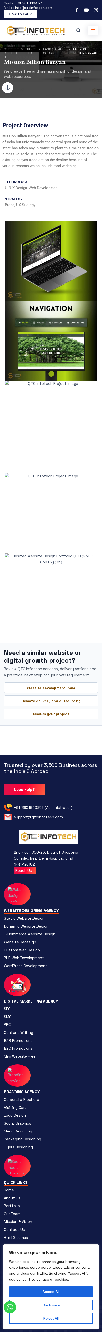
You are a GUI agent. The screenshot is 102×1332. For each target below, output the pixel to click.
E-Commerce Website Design (29, 934)
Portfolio (12, 1205)
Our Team (12, 1213)
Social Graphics (17, 1123)
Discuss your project (51, 714)
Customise (51, 1305)
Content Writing (18, 1032)
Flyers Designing (18, 1147)
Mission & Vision (18, 1221)
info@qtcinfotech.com (33, 8)
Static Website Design (24, 918)
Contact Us (14, 1229)
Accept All (51, 1291)
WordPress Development (25, 965)
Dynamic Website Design (26, 926)
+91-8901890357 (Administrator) (43, 807)
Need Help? (24, 789)
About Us (12, 1198)
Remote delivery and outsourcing (51, 701)
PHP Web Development (24, 957)
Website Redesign (20, 942)
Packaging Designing (22, 1139)
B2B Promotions (18, 1040)
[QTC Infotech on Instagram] (96, 10)
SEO (7, 1008)
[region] (51, 1286)
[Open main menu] (93, 30)
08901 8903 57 (30, 3)
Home (9, 1190)
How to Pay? (20, 14)
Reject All (51, 1318)
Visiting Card (15, 1107)
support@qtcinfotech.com (38, 817)
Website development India (51, 688)
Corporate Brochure (21, 1099)
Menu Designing (18, 1131)
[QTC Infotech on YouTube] (86, 10)
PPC (7, 1024)
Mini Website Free (20, 1056)
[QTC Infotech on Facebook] (77, 10)
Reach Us (24, 870)
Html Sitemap (16, 1237)
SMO (8, 1016)
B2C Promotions (18, 1048)
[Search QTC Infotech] (78, 30)
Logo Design (15, 1115)
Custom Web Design (22, 950)
